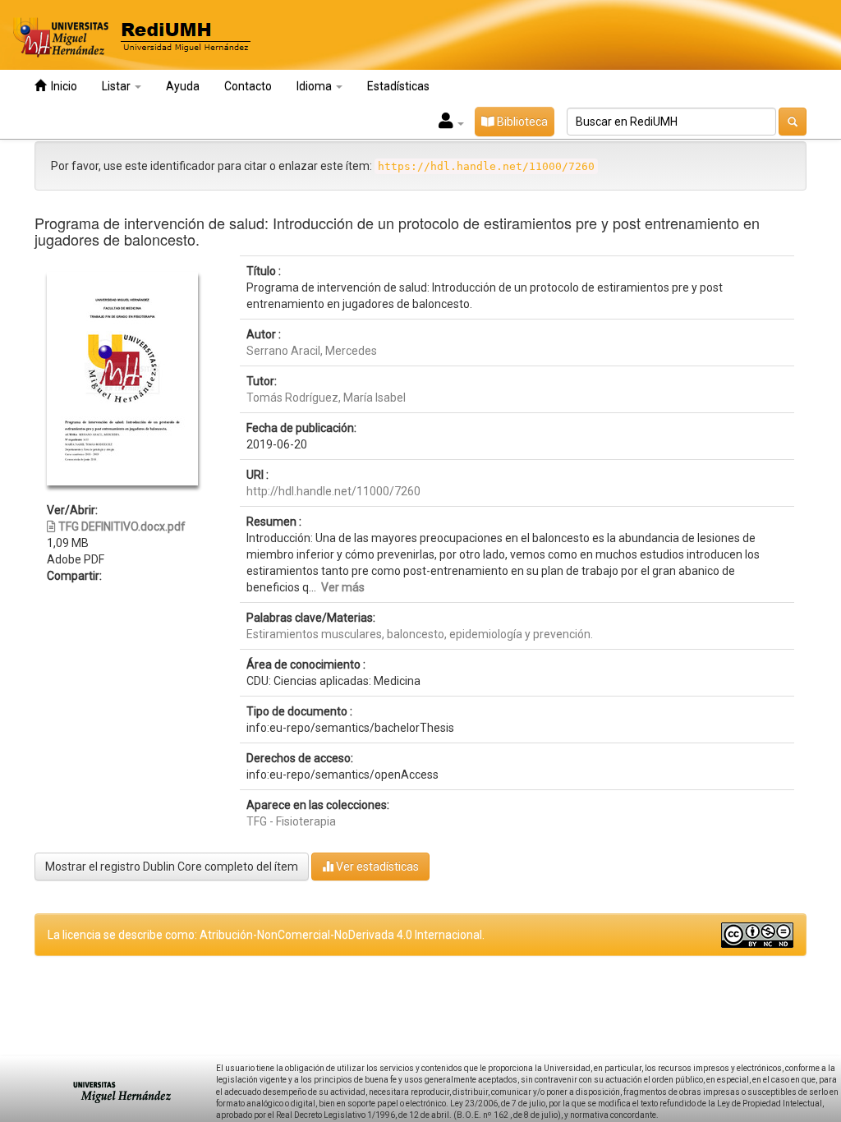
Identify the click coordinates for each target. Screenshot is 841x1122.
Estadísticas (398, 86)
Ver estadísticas (376, 866)
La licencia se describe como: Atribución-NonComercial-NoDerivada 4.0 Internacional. (266, 934)
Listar (117, 86)
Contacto (248, 86)
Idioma (315, 86)
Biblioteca (521, 121)
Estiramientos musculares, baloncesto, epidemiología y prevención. (419, 634)
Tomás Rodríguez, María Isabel (326, 397)
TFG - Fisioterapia (291, 821)
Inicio (61, 86)
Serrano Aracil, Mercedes (311, 350)
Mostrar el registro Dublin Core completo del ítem (171, 866)
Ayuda (183, 86)
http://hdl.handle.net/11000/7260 (333, 491)
